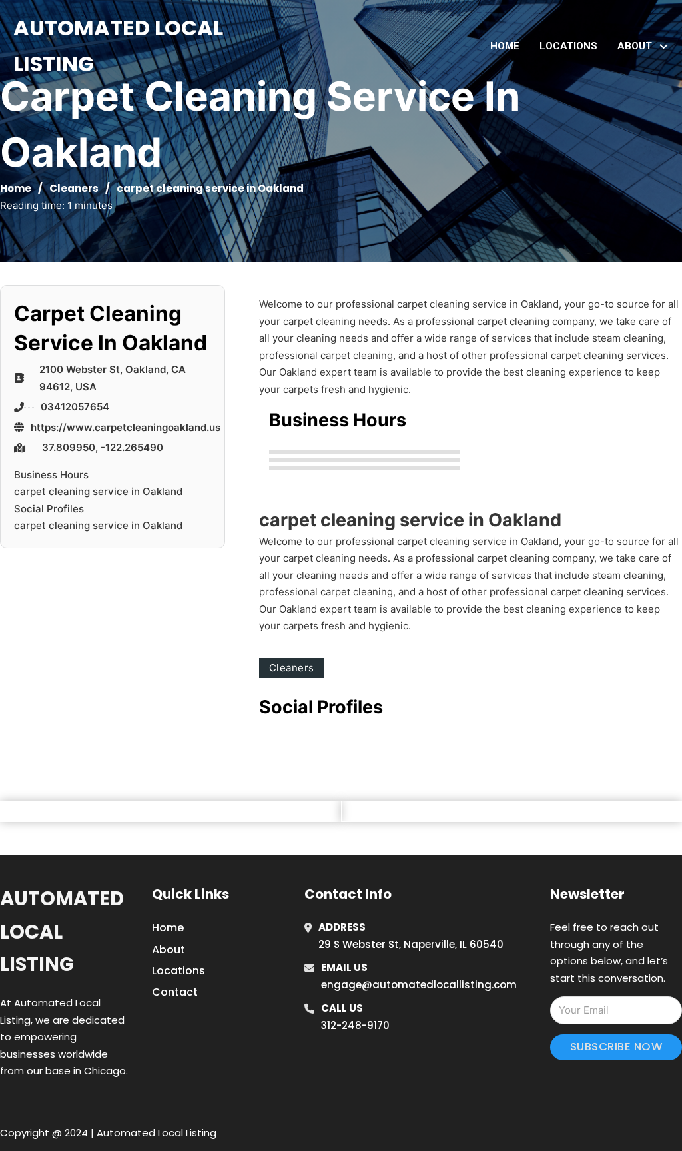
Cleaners (74, 188)
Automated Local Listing (118, 46)
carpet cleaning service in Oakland (98, 491)
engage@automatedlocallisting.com (419, 985)
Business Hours (51, 474)
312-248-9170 (355, 1025)
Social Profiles (49, 508)
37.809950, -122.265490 (102, 447)
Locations (568, 46)
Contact (175, 992)
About (168, 949)
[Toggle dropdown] (664, 46)
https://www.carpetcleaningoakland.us (125, 427)
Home (504, 46)
